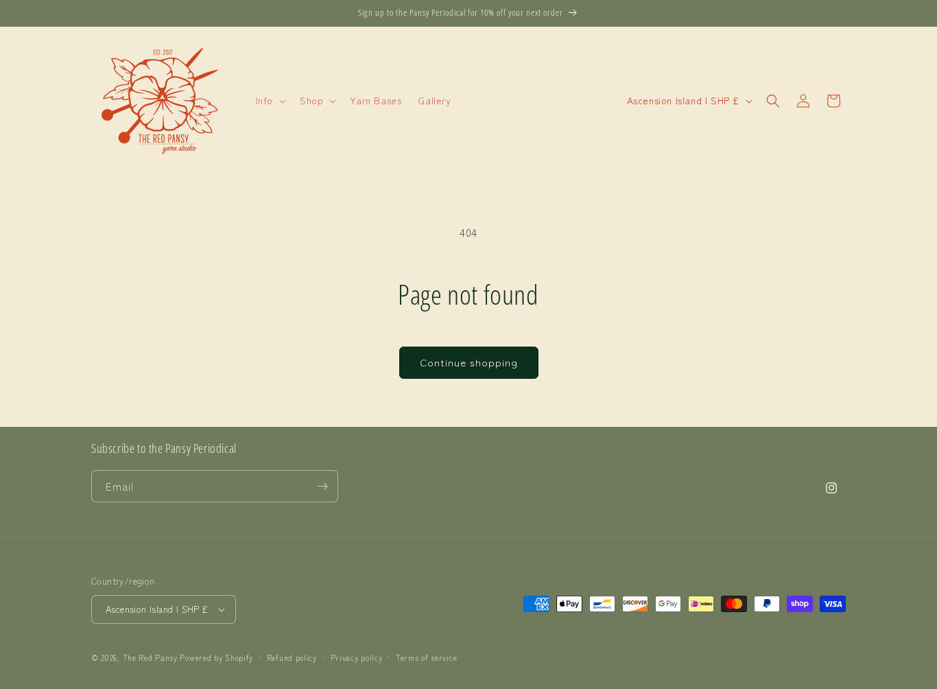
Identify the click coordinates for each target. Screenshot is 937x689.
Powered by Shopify (216, 657)
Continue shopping (469, 362)
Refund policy (292, 657)
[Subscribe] (322, 486)
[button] (270, 100)
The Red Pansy (150, 657)
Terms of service (426, 657)
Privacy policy (357, 657)
